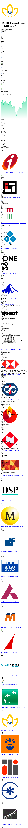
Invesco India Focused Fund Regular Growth (12, 298)
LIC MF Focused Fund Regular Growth (10, 731)
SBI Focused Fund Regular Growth (9, 248)
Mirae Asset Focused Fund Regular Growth (11, 627)
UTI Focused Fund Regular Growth (9, 754)
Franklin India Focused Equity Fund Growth (12, 349)
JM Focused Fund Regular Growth (9, 652)
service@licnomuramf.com (7, 304)
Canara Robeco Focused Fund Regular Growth (12, 675)
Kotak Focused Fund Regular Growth (10, 399)
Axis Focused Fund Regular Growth (10, 602)
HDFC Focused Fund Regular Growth (10, 197)
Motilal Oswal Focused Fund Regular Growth (12, 526)
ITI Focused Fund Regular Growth (9, 777)
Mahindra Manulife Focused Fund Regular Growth (13, 223)
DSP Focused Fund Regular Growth (10, 501)
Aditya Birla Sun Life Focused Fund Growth (12, 475)
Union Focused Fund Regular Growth (10, 684)
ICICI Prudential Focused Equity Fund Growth (12, 172)
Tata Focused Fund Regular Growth (9, 576)
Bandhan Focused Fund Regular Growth (11, 425)
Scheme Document (16, 366)
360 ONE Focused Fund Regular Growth (11, 273)
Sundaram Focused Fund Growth (9, 551)
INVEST (3, 31)
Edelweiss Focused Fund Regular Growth (11, 801)
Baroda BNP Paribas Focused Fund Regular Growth (13, 707)
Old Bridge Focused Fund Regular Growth (11, 824)
